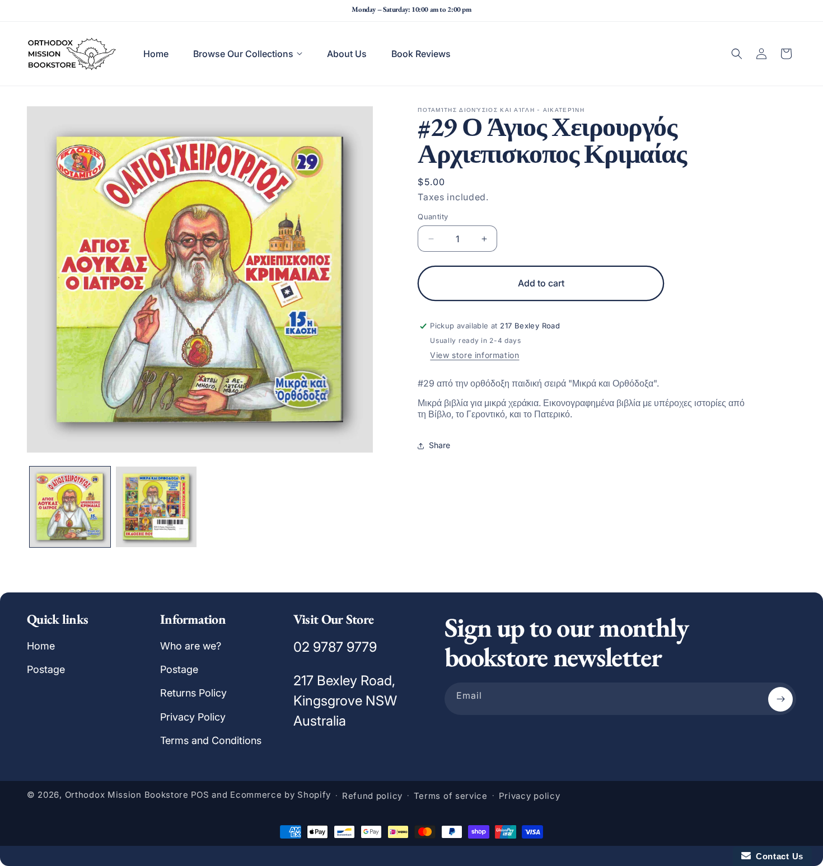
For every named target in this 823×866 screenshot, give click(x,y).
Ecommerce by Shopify (280, 795)
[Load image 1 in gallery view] (70, 507)
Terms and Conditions (210, 741)
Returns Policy (193, 693)
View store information (474, 355)
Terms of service (451, 795)
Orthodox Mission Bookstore (127, 795)
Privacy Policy (193, 717)
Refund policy (372, 795)
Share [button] (439, 445)
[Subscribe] (780, 699)
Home (41, 646)
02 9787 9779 (335, 647)
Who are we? (190, 646)
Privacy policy (529, 795)
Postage (46, 669)
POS (200, 795)
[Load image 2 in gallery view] (156, 507)
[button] (248, 54)
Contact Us (777, 856)
